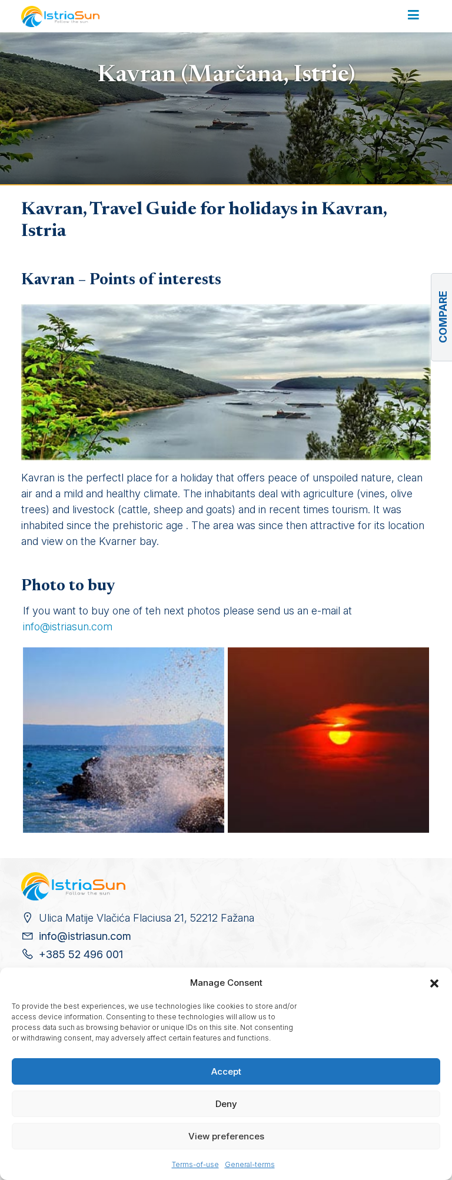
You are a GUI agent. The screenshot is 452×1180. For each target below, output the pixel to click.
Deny (226, 1103)
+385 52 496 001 (81, 954)
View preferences (226, 1136)
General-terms (250, 1164)
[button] (434, 983)
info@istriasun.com (67, 626)
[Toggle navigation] (413, 15)
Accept (226, 1071)
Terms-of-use (195, 1164)
